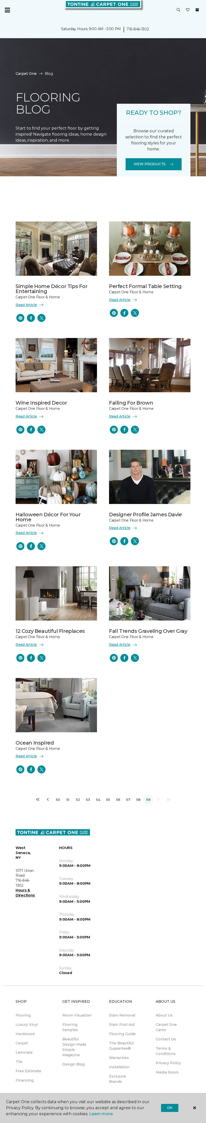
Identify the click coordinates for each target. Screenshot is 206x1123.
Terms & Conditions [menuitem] (166, 1051)
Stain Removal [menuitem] (122, 1015)
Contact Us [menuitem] (166, 1039)
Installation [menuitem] (119, 1067)
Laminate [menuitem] (24, 1052)
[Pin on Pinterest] (20, 318)
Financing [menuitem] (25, 1080)
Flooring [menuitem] (23, 1015)
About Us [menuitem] (164, 1015)
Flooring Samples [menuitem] (70, 1027)
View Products (150, 164)
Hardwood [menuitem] (25, 1034)
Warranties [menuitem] (119, 1057)
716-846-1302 (138, 29)
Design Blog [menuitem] (73, 1064)
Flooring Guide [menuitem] (122, 1034)
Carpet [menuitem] (22, 1043)
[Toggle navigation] (7, 10)
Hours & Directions (25, 892)
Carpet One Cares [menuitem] (166, 1027)
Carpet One (26, 73)
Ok (169, 1107)
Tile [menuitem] (19, 1061)
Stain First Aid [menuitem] (121, 1024)
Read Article (26, 305)
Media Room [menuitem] (167, 1072)
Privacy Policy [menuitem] (168, 1063)
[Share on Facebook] (31, 318)
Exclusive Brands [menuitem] (117, 1079)
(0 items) (197, 10)
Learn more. (101, 1113)
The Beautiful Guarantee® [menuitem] (121, 1046)
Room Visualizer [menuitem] (77, 1015)
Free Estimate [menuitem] (28, 1071)
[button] (178, 10)
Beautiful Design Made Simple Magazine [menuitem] (74, 1047)
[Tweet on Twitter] (41, 318)
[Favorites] (187, 10)
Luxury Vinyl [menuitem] (27, 1024)
